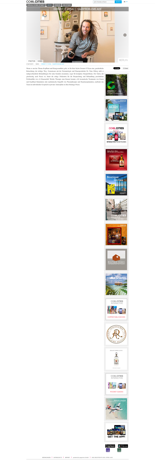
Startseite (29, 64)
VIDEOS (57, 5)
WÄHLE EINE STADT (36, 5)
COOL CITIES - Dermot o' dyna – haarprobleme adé (35, 1)
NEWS (49, 5)
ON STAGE (67, 5)
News (37, 64)
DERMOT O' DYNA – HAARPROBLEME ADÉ (52, 64)
